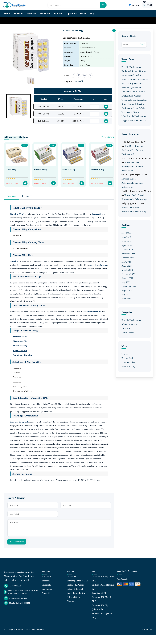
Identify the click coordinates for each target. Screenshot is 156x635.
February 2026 (128, 253)
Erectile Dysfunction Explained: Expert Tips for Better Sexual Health (134, 71)
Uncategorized (128, 332)
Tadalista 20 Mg (99, 593)
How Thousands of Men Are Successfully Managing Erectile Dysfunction (135, 83)
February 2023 (128, 274)
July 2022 (126, 282)
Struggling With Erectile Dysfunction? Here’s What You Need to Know (134, 108)
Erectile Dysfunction (131, 320)
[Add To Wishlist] (114, 30)
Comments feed (129, 362)
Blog (92, 13)
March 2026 (127, 249)
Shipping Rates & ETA (77, 580)
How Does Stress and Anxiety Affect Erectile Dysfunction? (133, 150)
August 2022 (127, 278)
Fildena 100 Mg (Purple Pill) (103, 586)
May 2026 (126, 241)
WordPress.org (128, 366)
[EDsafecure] (14, 5)
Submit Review (18, 542)
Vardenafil (44, 13)
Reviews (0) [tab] (27, 196)
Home (7, 13)
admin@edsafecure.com (18, 598)
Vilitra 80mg (11, 169)
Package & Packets (76, 584)
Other (83, 13)
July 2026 (126, 233)
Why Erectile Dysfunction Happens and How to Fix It (134, 118)
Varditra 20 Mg (97, 169)
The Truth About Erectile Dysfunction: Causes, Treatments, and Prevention (134, 95)
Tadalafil (31, 13)
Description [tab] (11, 196)
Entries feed (127, 358)
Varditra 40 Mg (68, 169)
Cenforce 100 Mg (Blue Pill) (103, 578)
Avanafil (57, 13)
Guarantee (71, 576)
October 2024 (128, 257)
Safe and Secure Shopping (74, 599)
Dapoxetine (71, 13)
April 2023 (127, 266)
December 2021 (129, 286)
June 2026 (126, 237)
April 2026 (127, 245)
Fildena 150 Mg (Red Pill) (102, 615)
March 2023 (127, 270)
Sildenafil (18, 13)
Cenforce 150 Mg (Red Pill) (102, 599)
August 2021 (127, 290)
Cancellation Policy (76, 593)
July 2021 (126, 294)
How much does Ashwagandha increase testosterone (132, 166)
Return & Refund (75, 589)
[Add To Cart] (25, 183)
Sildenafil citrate (129, 324)
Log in (125, 354)
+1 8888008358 (15, 586)
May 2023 (126, 261)
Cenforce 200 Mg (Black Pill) (100, 607)
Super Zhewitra (20, 350)
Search (142, 44)
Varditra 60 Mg (40, 169)
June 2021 (126, 298)
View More (106, 137)
